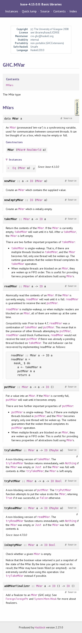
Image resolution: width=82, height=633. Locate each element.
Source (44, 11)
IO (31, 181)
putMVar (52, 303)
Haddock (40, 627)
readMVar (32, 299)
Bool (58, 481)
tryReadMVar (14, 520)
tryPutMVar (63, 490)
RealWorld (34, 149)
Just (38, 467)
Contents (59, 11)
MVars (9, 85)
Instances (11, 11)
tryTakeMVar (14, 463)
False (44, 497)
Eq (14, 168)
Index (73, 11)
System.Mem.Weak (45, 599)
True (9, 497)
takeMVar (21, 231)
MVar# (21, 149)
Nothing (70, 463)
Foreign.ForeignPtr (17, 599)
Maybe (55, 450)
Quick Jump (29, 11)
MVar (13, 127)
